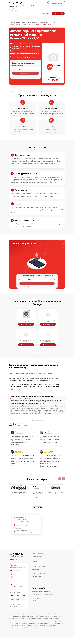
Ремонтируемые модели (38, 566)
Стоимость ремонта (37, 553)
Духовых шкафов (37, 591)
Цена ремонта (38, 17)
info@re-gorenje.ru (18, 570)
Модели (35, 92)
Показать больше (37, 351)
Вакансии (45, 17)
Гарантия (43, 92)
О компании (18, 17)
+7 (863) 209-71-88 (16, 9)
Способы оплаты (36, 576)
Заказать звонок (59, 13)
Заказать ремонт (27, 324)
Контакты (50, 17)
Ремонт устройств (28, 18)
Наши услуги (35, 569)
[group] (18, 489)
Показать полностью (15, 389)
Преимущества (14, 92)
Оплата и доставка (37, 556)
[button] (59, 478)
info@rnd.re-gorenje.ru (22, 525)
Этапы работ (25, 92)
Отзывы (56, 17)
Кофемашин (47, 591)
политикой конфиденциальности (47, 286)
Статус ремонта (46, 13)
